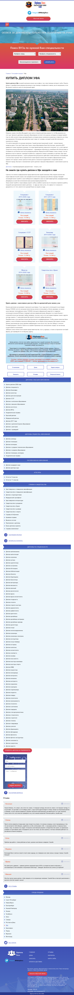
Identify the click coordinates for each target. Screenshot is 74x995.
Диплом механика (11, 678)
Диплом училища (11, 439)
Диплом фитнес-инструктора (14, 737)
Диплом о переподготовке (14, 495)
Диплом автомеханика (12, 551)
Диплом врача (10, 594)
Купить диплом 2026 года (13, 384)
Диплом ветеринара (12, 582)
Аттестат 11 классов (12, 480)
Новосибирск (10, 903)
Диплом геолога (11, 602)
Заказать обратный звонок (37, 973)
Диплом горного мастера (13, 605)
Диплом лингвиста (11, 653)
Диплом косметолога (12, 650)
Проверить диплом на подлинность (17, 750)
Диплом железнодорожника (14, 630)
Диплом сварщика (11, 709)
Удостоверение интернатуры (14, 500)
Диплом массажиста (12, 658)
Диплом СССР (10, 398)
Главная (8, 73)
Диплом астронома (11, 565)
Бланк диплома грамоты (13, 526)
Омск (7, 917)
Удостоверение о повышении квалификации (19, 489)
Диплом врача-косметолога (14, 596)
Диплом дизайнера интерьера (15, 619)
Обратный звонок (38, 18)
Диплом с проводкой (12, 429)
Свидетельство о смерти (13, 512)
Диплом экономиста (12, 740)
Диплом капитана (11, 647)
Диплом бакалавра (11, 390)
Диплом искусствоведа (13, 642)
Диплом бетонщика (12, 568)
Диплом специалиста (12, 387)
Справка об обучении (12, 514)
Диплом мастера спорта (13, 664)
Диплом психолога (11, 704)
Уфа (7, 925)
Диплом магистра (11, 393)
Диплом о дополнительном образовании (18, 424)
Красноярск (9, 928)
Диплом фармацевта (12, 729)
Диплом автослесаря (12, 554)
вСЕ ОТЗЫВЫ (13, 886)
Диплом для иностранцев (13, 396)
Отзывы (50, 952)
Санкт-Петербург (11, 900)
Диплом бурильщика (12, 577)
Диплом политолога (12, 698)
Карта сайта (52, 958)
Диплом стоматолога (12, 715)
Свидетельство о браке (13, 506)
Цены (31, 955)
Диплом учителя (11, 726)
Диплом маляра (10, 656)
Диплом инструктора (12, 639)
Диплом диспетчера (12, 625)
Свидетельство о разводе (13, 509)
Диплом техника (11, 720)
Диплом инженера (11, 633)
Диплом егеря (10, 627)
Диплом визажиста (11, 585)
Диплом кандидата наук (13, 465)
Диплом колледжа (11, 444)
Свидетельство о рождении (14, 503)
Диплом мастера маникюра (14, 661)
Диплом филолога (11, 735)
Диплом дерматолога (12, 608)
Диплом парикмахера (12, 689)
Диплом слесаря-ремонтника (14, 712)
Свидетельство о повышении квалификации (19, 492)
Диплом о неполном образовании (16, 401)
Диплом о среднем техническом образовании (19, 447)
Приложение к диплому (13, 523)
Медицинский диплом (12, 418)
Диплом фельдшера (12, 732)
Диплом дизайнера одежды (14, 622)
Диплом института (11, 407)
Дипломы (8, 166)
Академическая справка (13, 412)
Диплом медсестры (12, 670)
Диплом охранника (11, 684)
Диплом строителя (11, 718)
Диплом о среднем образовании (15, 450)
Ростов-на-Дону (10, 922)
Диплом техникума (11, 441)
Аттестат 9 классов (11, 477)
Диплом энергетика (12, 743)
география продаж (15, 535)
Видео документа (25, 212)
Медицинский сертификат (13, 497)
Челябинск (9, 914)
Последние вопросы (16, 793)
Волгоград (9, 936)
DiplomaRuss (19, 953)
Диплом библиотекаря (12, 571)
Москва (8, 897)
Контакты (51, 955)
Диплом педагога (11, 692)
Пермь (8, 931)
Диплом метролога (11, 675)
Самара (8, 919)
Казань (8, 911)
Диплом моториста (11, 681)
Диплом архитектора (12, 563)
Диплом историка (11, 644)
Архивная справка (11, 517)
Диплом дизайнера (11, 616)
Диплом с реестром (12, 427)
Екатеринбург (10, 905)
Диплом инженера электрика (14, 636)
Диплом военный (11, 588)
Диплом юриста (10, 746)
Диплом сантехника (12, 706)
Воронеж (8, 934)
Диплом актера (10, 560)
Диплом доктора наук (12, 468)
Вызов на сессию (11, 520)
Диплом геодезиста (12, 599)
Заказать (32, 958)
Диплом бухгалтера (12, 580)
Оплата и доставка (35, 962)
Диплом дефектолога (12, 611)
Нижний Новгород (11, 908)
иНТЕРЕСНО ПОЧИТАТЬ (16, 541)
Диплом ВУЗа (10, 410)
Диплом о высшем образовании (15, 404)
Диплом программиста (13, 701)
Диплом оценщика (11, 687)
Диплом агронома (11, 557)
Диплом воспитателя (12, 591)
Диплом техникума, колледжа (15, 453)
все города (12, 943)
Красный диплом (11, 415)
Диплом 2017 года (11, 421)
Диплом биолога (11, 574)
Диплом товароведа (12, 723)
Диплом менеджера (12, 673)
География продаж (17, 73)
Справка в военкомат (12, 528)
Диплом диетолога (11, 613)
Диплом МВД (10, 667)
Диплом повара (10, 695)
